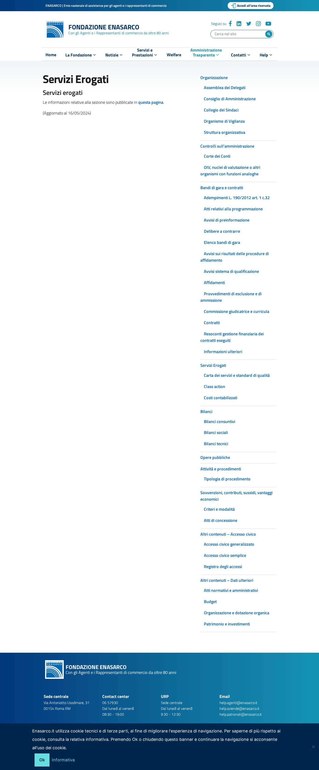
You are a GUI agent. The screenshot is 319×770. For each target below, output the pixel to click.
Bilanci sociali (216, 432)
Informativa (63, 759)
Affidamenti (214, 282)
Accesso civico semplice (225, 555)
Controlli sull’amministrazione (227, 146)
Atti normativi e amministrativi (231, 590)
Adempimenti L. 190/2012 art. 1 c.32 (237, 197)
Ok (42, 759)
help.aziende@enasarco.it (239, 708)
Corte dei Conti (217, 156)
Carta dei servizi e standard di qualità (237, 375)
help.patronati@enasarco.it (241, 714)
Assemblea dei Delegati (224, 87)
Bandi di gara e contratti (221, 187)
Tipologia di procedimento (227, 479)
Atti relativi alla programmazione (233, 209)
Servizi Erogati (213, 365)
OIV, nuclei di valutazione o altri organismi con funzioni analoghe (230, 170)
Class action (214, 386)
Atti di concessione (220, 520)
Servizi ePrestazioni (143, 53)
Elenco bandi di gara (222, 242)
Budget (210, 601)
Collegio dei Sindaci (221, 110)
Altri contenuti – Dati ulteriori (226, 580)
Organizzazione (214, 77)
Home (51, 55)
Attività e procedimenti (220, 469)
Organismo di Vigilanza (224, 121)
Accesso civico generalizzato (229, 544)
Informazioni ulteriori (223, 351)
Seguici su (218, 23)
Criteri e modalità (219, 509)
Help (264, 55)
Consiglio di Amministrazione (230, 99)
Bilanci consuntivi (219, 421)
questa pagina (150, 102)
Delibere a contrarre (222, 231)
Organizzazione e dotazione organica (236, 613)
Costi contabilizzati (220, 398)
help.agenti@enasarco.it (238, 702)
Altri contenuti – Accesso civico (228, 534)
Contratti (212, 322)
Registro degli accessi (223, 566)
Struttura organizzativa (224, 132)
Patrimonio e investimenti (227, 624)
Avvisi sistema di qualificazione (231, 271)
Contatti (239, 55)
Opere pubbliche (215, 457)
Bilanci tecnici (216, 443)
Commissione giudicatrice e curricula (236, 311)
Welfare (174, 55)
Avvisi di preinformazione (226, 220)
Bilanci (206, 411)
